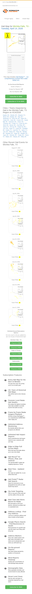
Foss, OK (5, 128)
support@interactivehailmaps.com (10, 5)
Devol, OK (5, 125)
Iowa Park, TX (16, 130)
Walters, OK (9, 136)
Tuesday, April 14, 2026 (12, 28)
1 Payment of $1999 (16, 364)
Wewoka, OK (16, 136)
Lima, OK (5, 131)
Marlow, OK (12, 131)
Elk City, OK (13, 126)
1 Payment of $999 (16, 343)
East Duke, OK (20, 125)
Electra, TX (6, 126)
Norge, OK (16, 133)
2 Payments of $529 (16, 347)
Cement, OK (20, 120)
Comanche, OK (7, 123)
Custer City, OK (23, 123)
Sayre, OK (5, 135)
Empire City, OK (21, 126)
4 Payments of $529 (16, 369)
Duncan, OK (13, 125)
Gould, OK (18, 128)
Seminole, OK (13, 135)
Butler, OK (23, 118)
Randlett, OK (24, 133)
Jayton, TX (24, 130)
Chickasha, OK (12, 121)
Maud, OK (18, 131)
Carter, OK (12, 120)
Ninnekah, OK (9, 133)
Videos (17, 18)
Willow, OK (23, 136)
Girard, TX (11, 128)
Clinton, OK (20, 121)
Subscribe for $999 (16, 96)
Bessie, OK (6, 116)
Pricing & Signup (8, 18)
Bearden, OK (14, 115)
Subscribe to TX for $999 (16, 101)
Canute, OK (6, 120)
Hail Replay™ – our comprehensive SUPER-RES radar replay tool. (17, 78)
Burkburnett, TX (7, 118)
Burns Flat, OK (15, 118)
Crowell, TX (15, 123)
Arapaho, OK (6, 115)
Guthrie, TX (8, 130)
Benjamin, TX (21, 115)
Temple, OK (21, 135)
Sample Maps (26, 18)
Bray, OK (20, 116)
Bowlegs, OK (13, 116)
